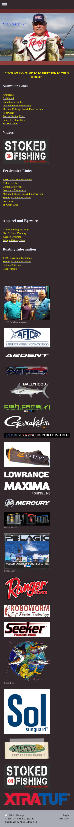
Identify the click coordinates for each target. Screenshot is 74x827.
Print (11, 815)
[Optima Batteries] (27, 519)
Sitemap (20, 815)
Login (66, 815)
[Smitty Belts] (27, 661)
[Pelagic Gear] (27, 551)
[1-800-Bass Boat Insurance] (27, 303)
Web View (64, 818)
